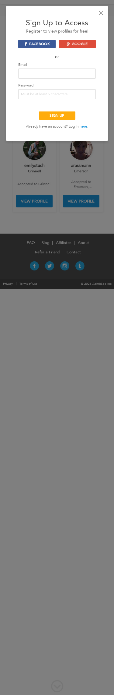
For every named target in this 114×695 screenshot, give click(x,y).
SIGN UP (57, 115)
